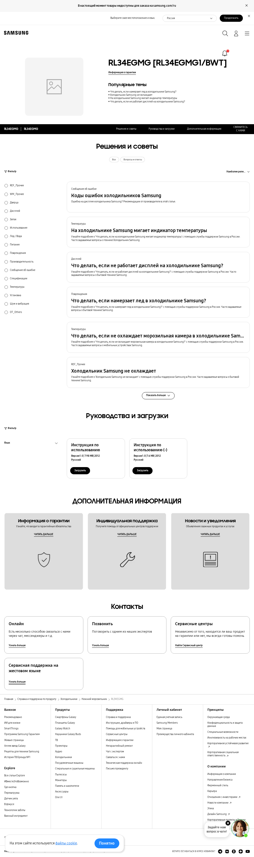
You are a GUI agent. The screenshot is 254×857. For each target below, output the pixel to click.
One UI (59, 797)
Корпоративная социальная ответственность (223, 754)
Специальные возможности (222, 732)
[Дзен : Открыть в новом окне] (241, 851)
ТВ (56, 740)
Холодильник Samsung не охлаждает (131, 95)
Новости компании (218, 802)
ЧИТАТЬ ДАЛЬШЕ (43, 534)
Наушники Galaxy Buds (68, 734)
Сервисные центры (116, 734)
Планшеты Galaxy (65, 722)
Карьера (212, 791)
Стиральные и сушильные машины (75, 768)
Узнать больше (17, 645)
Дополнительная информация (204, 128)
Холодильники (63, 757)
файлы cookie (66, 843)
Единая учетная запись (169, 717)
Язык (7, 443)
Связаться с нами (115, 757)
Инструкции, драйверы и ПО (122, 722)
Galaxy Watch (62, 728)
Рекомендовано (13, 717)
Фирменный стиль (217, 785)
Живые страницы (14, 740)
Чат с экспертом (115, 751)
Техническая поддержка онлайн (124, 763)
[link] (225, 53)
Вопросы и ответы (133, 159)
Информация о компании (221, 774)
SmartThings (11, 728)
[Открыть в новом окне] (220, 851)
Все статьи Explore (14, 775)
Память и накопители (67, 786)
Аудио (58, 751)
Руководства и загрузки (162, 128)
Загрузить (80, 470)
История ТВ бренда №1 (17, 757)
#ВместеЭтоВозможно (16, 781)
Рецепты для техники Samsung (21, 751)
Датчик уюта (11, 798)
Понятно (107, 843)
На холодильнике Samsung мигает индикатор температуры (143, 98)
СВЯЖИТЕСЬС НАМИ (240, 129)
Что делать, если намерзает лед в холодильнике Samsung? (143, 91)
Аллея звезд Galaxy (15, 745)
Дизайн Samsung (217, 814)
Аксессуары (61, 791)
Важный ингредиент (16, 815)
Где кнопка (10, 787)
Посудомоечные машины (69, 763)
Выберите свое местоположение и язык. (132, 18)
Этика (210, 808)
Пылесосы (61, 774)
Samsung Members (167, 722)
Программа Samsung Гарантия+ (22, 734)
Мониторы (61, 780)
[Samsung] (15, 32)
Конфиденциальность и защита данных (225, 724)
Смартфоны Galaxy (65, 717)
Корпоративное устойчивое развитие (228, 743)
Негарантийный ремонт (119, 745)
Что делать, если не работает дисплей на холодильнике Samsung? (147, 101)
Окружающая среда (218, 717)
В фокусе (9, 804)
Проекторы (61, 745)
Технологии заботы (14, 810)
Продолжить (231, 18)
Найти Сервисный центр (189, 645)
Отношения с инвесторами (222, 797)
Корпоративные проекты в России (226, 819)
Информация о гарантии (122, 72)
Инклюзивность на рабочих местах (226, 737)
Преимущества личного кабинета (175, 734)
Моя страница (164, 728)
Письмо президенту (117, 768)
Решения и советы (126, 128)
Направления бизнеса (219, 779)
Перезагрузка (11, 792)
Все (114, 159)
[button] (158, 197)
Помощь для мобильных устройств (125, 728)
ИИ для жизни (12, 722)
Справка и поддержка (118, 717)
